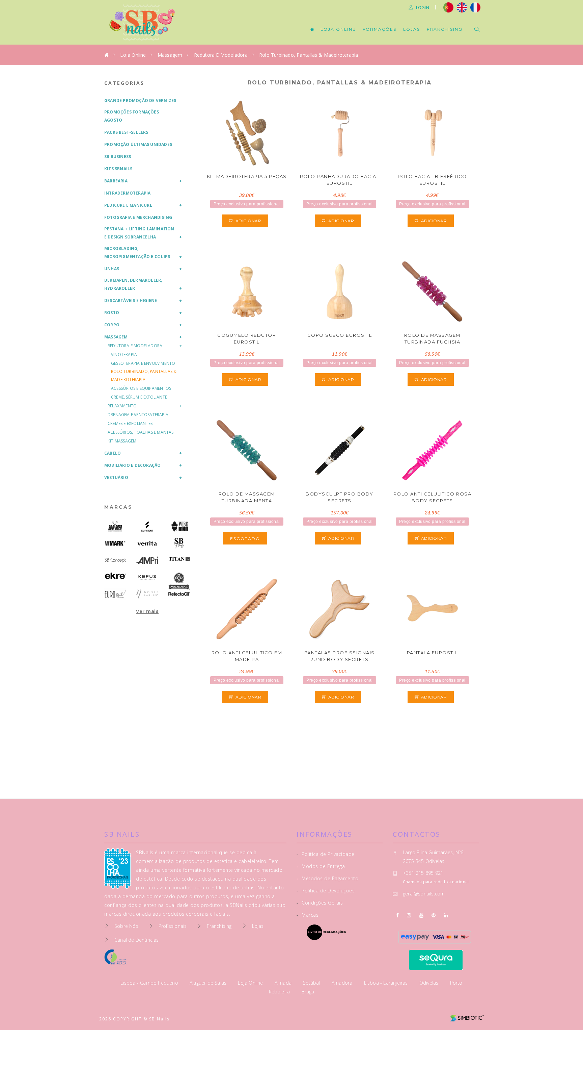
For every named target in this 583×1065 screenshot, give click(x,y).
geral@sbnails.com (424, 893)
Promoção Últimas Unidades (138, 144)
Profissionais (173, 926)
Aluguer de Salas (209, 983)
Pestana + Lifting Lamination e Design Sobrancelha (139, 233)
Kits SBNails (118, 169)
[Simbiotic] (467, 1015)
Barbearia (116, 181)
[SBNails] (179, 543)
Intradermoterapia (127, 193)
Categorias (124, 83)
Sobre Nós (126, 926)
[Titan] (179, 559)
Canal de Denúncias (136, 940)
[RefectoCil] (179, 594)
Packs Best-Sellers (126, 132)
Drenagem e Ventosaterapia (138, 414)
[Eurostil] (115, 594)
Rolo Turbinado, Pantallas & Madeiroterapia (308, 55)
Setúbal (312, 983)
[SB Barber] (115, 526)
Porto (456, 983)
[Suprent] (147, 526)
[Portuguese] (448, 7)
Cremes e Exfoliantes (130, 423)
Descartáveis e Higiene (130, 300)
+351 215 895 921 (423, 873)
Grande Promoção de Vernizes (140, 100)
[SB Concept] (115, 560)
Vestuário (116, 477)
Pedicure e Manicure (128, 205)
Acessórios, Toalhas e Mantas (141, 432)
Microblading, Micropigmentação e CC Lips (137, 252)
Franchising (445, 29)
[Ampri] (147, 560)
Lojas (411, 29)
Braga (308, 991)
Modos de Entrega (321, 866)
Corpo (111, 325)
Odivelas (429, 983)
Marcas (118, 507)
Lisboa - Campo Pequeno (149, 983)
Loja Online (338, 29)
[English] (462, 7)
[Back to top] (563, 1043)
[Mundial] (179, 581)
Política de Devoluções (326, 890)
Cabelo (112, 453)
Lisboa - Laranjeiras (386, 983)
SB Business (117, 156)
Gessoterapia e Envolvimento (143, 363)
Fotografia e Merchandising (138, 217)
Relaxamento (122, 406)
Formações (379, 29)
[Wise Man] (179, 526)
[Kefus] (147, 577)
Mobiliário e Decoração (132, 465)
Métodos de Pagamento (327, 878)
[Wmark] (115, 543)
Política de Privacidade (326, 854)
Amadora (343, 983)
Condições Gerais (320, 902)
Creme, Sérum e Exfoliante (139, 397)
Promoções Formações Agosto (131, 116)
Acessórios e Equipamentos (141, 388)
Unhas (111, 269)
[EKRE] (115, 576)
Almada (284, 983)
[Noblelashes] (147, 594)
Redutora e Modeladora (221, 55)
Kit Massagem (122, 441)
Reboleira (280, 991)
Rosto (111, 312)
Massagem (170, 55)
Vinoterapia (124, 354)
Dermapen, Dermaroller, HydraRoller (133, 284)
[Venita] (147, 543)
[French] (476, 7)
